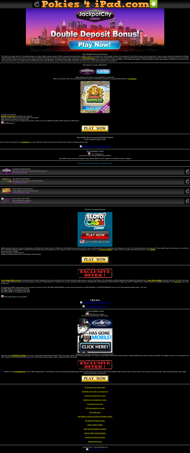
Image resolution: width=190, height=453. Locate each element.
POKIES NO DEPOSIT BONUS (95, 437)
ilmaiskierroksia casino (95, 441)
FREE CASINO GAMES (95, 425)
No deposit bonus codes (95, 404)
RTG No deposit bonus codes (95, 408)
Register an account (8, 116)
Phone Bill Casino (95, 412)
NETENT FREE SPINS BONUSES (95, 433)
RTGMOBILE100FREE (18, 355)
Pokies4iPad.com (88, 58)
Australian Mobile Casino (21, 192)
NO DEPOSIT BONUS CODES (95, 420)
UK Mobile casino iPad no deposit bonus (95, 391)
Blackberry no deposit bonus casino (95, 400)
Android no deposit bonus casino (95, 395)
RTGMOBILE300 (20, 371)
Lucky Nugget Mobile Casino (11, 280)
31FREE (152, 249)
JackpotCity (132, 78)
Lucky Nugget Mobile (155, 280)
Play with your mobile (20, 172)
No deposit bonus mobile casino (95, 387)
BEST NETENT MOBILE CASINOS (95, 429)
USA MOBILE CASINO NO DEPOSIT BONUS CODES (95, 416)
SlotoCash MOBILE (106, 249)
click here (177, 281)
